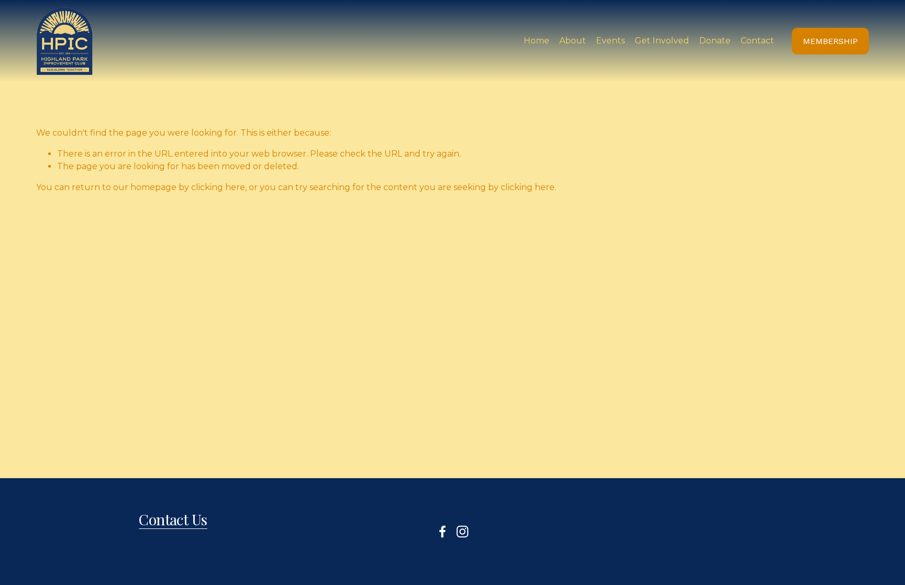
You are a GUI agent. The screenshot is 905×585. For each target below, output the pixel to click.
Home (536, 41)
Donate (715, 41)
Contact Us (173, 519)
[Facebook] (442, 531)
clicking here (218, 187)
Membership (830, 41)
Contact (757, 41)
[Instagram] (462, 531)
